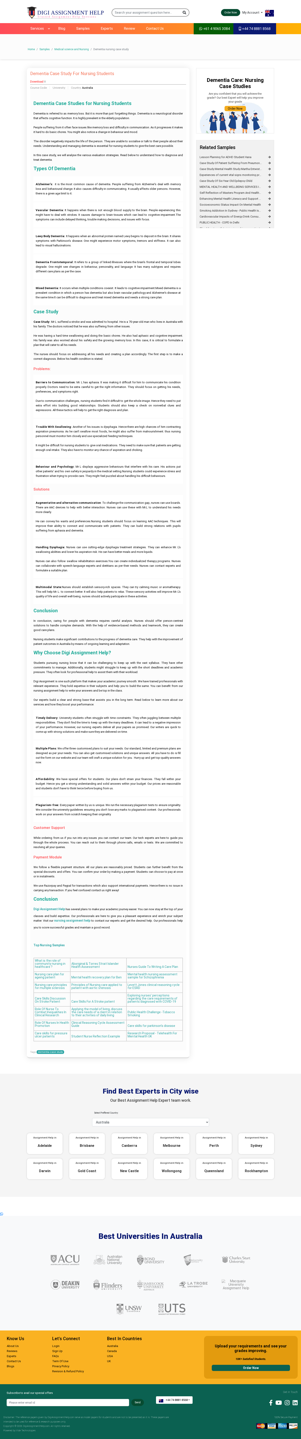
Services (37, 28)
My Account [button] (251, 12)
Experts (107, 28)
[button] (185, 12)
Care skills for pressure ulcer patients (51, 1035)
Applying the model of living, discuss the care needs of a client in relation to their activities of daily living (96, 1012)
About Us (13, 1346)
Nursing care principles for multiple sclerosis (51, 986)
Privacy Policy (60, 1366)
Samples (83, 28)
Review (129, 28)
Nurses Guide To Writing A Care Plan (153, 967)
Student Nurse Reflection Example (95, 1036)
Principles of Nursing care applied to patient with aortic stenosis (96, 986)
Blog (61, 28)
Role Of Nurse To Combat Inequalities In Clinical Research (50, 1012)
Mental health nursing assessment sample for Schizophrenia (152, 976)
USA (110, 1356)
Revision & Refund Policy (68, 1371)
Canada (112, 1351)
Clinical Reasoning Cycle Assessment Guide (97, 1024)
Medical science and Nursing (71, 49)
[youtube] (277, 1402)
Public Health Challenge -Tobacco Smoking (151, 1014)
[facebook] (270, 1402)
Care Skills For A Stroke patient (93, 1001)
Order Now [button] (230, 12)
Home (31, 49)
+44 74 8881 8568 (256, 29)
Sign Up (57, 1351)
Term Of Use (60, 1361)
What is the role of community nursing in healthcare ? (50, 964)
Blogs (10, 1366)
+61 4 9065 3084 (216, 29)
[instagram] (286, 1402)
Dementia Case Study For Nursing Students (72, 73)
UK (109, 1361)
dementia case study (50, 1052)
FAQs (55, 1356)
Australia (112, 1346)
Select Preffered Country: (106, 1113)
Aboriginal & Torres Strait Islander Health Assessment (95, 965)
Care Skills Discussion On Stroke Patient (50, 1000)
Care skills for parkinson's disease (151, 1026)
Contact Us (155, 28)
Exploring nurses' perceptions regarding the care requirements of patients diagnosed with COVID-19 (152, 998)
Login (55, 1346)
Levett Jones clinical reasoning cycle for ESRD (154, 986)
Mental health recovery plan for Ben (96, 977)
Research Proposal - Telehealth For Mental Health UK (152, 1035)
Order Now (235, 108)
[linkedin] (294, 1402)
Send (138, 1402)
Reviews (12, 1351)
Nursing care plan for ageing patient (49, 976)
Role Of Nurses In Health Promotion (52, 1024)
